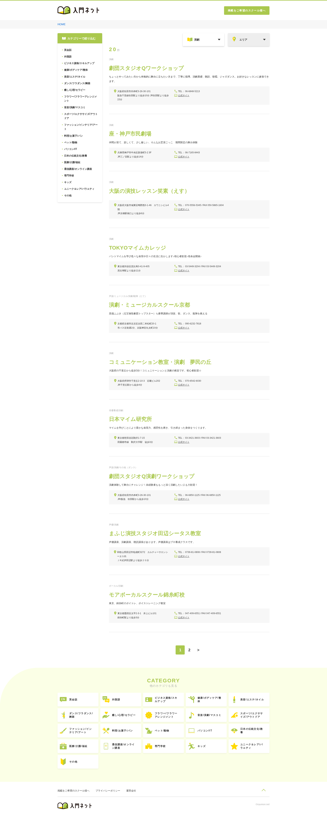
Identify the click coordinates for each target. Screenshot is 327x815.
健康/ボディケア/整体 (209, 699)
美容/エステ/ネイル (252, 699)
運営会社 (131, 790)
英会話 (73, 699)
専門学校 (160, 746)
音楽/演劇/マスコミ (209, 715)
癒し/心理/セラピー (124, 715)
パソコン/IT (205, 730)
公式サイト (183, 95)
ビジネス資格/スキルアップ (166, 699)
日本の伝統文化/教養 (251, 730)
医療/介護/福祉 (78, 746)
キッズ (202, 746)
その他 (73, 761)
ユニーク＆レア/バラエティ (251, 746)
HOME (61, 24)
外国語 (116, 699)
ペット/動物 (162, 730)
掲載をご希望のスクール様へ (247, 10)
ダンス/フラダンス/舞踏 (81, 715)
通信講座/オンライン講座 (123, 746)
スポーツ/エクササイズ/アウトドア (251, 715)
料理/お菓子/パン (122, 730)
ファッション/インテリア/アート (80, 730)
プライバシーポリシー (108, 790)
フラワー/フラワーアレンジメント (166, 715)
